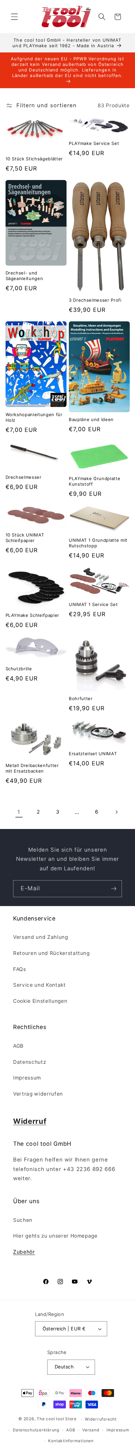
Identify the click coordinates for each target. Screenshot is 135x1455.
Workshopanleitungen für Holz (34, 417)
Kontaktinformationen (70, 1440)
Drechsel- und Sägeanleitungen (24, 275)
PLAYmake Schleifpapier (33, 615)
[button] (14, 17)
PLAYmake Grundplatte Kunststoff (94, 481)
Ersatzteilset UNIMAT (93, 753)
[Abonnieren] (114, 888)
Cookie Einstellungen (40, 1001)
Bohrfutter (81, 698)
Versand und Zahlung (40, 937)
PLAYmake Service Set (94, 143)
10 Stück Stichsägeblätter (34, 158)
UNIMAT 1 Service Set (93, 604)
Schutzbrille (19, 668)
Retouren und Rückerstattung (51, 953)
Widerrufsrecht (101, 1419)
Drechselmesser (24, 477)
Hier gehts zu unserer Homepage (55, 1236)
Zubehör (24, 1252)
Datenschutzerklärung (36, 1429)
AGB (18, 1046)
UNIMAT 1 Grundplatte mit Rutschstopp (98, 542)
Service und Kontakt (39, 985)
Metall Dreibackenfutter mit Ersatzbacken (32, 768)
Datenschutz (29, 1062)
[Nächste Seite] (116, 812)
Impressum (27, 1078)
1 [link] (18, 812)
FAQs (19, 969)
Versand (90, 1429)
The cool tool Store (57, 1419)
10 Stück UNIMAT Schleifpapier (25, 537)
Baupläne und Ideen (91, 419)
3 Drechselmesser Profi (95, 300)
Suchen (22, 1220)
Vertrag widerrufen (38, 1094)
